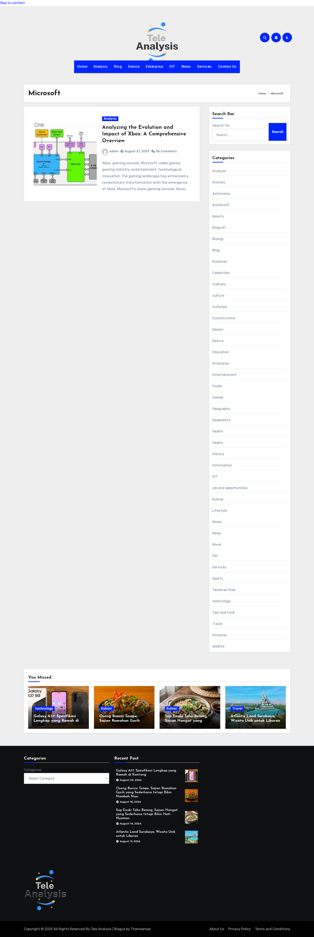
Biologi (217, 239)
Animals (218, 182)
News (186, 67)
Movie (217, 522)
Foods (217, 386)
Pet (215, 556)
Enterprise (154, 67)
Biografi (219, 228)
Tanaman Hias (223, 590)
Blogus (119, 929)
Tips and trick (223, 612)
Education (220, 352)
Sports (217, 578)
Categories (32, 770)
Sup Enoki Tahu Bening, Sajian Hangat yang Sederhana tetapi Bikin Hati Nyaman (147, 814)
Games (217, 397)
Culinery (219, 284)
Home (82, 67)
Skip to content (12, 3)
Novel (217, 545)
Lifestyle (219, 511)
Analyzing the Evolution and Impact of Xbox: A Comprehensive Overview (144, 134)
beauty (218, 216)
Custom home (223, 318)
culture (218, 295)
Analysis (101, 67)
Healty (217, 443)
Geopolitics (221, 420)
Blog (118, 67)
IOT (172, 67)
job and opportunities (230, 488)
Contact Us (227, 67)
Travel (217, 624)
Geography (221, 409)
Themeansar (141, 929)
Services (204, 67)
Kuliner (218, 499)
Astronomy (221, 194)
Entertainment (224, 375)
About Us (216, 929)
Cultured (219, 307)
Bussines (219, 262)
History (218, 454)
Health (217, 431)
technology (221, 601)
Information (222, 465)
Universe (219, 635)
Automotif (221, 205)
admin (114, 151)
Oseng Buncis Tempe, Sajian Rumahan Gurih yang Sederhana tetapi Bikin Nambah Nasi (146, 792)
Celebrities (221, 273)
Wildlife (218, 646)
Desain (217, 329)
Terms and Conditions (272, 929)
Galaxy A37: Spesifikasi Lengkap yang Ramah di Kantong (56, 720)
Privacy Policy (239, 929)
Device (133, 67)
